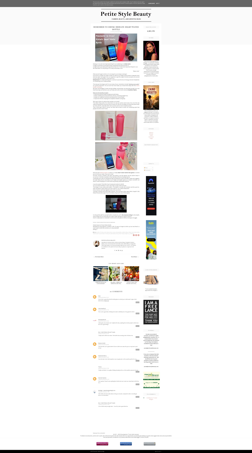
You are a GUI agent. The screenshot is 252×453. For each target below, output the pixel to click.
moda (151, 135)
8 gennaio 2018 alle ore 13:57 (103, 297)
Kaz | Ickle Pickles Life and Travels (106, 332)
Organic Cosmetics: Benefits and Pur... (116, 283)
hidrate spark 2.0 (96, 233)
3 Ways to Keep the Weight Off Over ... (131, 283)
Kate (99, 296)
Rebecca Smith (101, 343)
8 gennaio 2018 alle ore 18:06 (103, 321)
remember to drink (104, 233)
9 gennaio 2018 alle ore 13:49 (103, 368)
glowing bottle (118, 232)
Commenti (147, 170)
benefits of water (100, 232)
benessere (151, 137)
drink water (106, 232)
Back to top (157, 451)
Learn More (151, 3)
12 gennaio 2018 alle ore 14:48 (103, 404)
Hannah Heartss (102, 378)
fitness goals (112, 232)
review (117, 233)
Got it (157, 3)
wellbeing (132, 233)
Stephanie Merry (102, 356)
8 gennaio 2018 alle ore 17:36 (103, 309)
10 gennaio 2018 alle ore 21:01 (103, 379)
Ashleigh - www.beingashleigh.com (106, 390)
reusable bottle (112, 233)
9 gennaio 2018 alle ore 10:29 (103, 357)
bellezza (151, 132)
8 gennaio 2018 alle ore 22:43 (103, 344)
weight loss (127, 233)
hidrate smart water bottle (133, 232)
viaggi (151, 138)
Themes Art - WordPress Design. (98, 451)
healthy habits (125, 232)
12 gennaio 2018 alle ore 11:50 (103, 391)
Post (146, 167)
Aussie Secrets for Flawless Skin (100, 283)
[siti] (126, 445)
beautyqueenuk (102, 319)
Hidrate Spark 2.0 (104, 172)
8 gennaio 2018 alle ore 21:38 (103, 333)
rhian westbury (102, 308)
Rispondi (137, 302)
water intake (121, 233)
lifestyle (151, 134)
